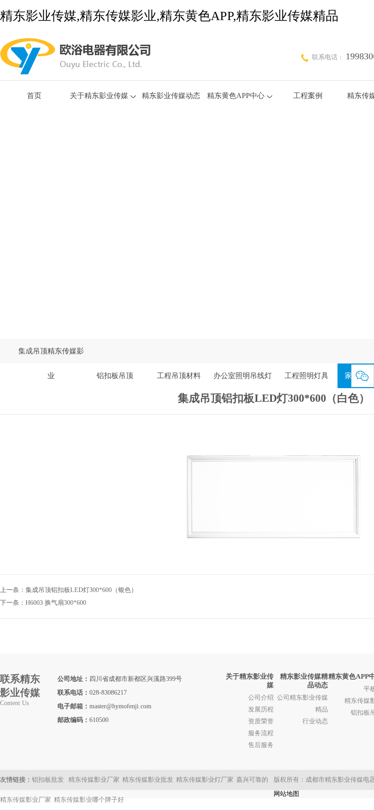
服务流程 (261, 733)
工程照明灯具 (306, 375)
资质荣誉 (261, 721)
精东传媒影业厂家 (93, 779)
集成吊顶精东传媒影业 (51, 363)
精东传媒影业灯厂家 (205, 779)
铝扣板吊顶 (115, 375)
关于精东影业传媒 (99, 95)
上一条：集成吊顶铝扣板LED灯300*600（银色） (68, 590)
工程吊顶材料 (179, 375)
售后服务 (261, 745)
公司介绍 (261, 697)
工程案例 (307, 95)
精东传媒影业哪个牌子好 (89, 799)
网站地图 (286, 793)
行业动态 (315, 721)
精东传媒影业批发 (147, 779)
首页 (34, 95)
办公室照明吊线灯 (242, 375)
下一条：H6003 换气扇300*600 (43, 602)
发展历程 (261, 709)
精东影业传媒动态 (171, 95)
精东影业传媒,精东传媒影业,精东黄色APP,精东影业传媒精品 (169, 16)
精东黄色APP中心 (236, 95)
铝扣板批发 (49, 779)
